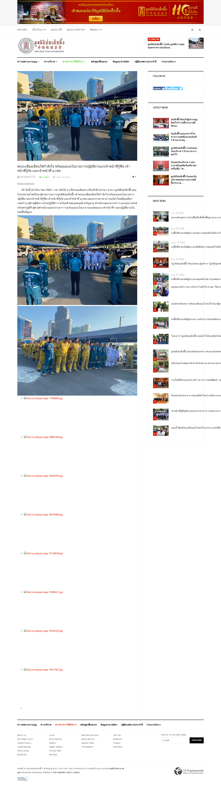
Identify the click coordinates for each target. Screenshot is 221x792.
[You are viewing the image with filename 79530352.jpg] (80, 648)
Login (52, 735)
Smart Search (56, 747)
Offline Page (55, 751)
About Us (21, 735)
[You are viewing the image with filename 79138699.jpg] (80, 571)
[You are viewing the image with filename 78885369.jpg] (80, 454)
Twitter (117, 735)
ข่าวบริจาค (49, 61)
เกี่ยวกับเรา (38, 30)
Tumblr (116, 743)
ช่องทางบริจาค (75, 30)
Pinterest (118, 747)
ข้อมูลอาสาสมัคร (121, 61)
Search (52, 743)
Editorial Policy (25, 739)
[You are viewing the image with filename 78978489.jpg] (80, 532)
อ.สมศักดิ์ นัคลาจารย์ (116, 768)
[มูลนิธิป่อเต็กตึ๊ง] (41, 45)
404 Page (53, 754)
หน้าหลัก (22, 30)
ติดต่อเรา (95, 30)
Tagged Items (87, 743)
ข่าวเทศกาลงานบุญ (27, 61)
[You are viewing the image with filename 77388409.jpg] (80, 416)
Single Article (88, 739)
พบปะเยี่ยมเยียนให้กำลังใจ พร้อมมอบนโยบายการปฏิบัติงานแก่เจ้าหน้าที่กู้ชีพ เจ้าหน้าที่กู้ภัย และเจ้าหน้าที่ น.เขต (73, 168)
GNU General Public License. (66, 772)
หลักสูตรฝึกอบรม (99, 61)
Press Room (23, 751)
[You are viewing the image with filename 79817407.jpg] (80, 687)
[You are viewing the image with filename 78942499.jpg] (80, 493)
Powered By (189, 771)
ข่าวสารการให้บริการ (73, 61)
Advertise (22, 754)
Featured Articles (90, 735)
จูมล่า (19, 772)
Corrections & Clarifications (24, 745)
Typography (87, 747)
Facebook (117, 739)
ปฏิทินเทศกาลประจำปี (145, 61)
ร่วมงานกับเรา (169, 61)
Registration (55, 739)
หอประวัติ (56, 30)
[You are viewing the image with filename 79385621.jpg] (80, 609)
